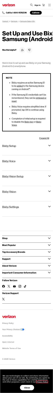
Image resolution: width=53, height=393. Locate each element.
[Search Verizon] (32, 5)
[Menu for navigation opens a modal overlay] (49, 5)
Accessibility (7, 336)
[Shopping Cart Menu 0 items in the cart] (43, 5)
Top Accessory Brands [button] (13, 252)
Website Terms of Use (11, 348)
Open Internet (8, 342)
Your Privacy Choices (11, 329)
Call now (35, 12)
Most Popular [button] (9, 245)
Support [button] (6, 259)
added (20, 86)
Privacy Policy (8, 323)
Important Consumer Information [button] (19, 272)
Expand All (44, 138)
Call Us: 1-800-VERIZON (16, 13)
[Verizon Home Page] (8, 5)
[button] (22, 50)
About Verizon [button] (9, 265)
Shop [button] (4, 238)
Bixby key (28, 121)
